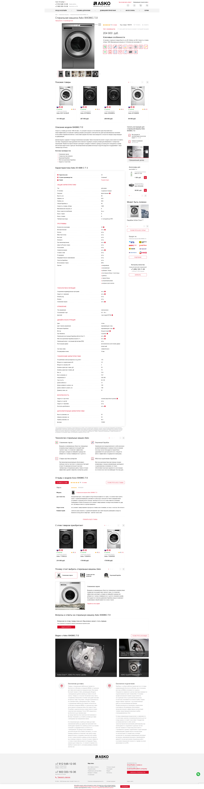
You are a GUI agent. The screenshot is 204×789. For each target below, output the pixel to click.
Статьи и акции (111, 767)
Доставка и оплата (93, 767)
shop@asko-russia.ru (134, 765)
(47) (146, 109)
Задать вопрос (66, 627)
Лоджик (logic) (105, 180)
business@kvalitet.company (137, 769)
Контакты (109, 772)
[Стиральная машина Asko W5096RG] (114, 95)
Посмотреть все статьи (138, 230)
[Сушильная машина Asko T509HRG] (90, 539)
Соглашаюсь (125, 786)
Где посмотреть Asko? (125, 2)
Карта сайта (130, 781)
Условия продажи (111, 781)
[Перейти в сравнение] (134, 5)
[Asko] (102, 4)
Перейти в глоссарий (93, 603)
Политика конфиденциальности (95, 781)
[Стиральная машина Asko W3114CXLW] (66, 95)
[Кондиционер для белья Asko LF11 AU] (131, 173)
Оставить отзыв (62, 482)
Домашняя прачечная (108, 10)
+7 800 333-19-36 (61, 6)
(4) (75, 109)
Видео (108, 770)
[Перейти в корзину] (140, 5)
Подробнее (137, 257)
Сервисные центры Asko (94, 770)
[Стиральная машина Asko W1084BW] (138, 95)
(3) (75, 552)
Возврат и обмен (92, 772)
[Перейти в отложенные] (128, 5)
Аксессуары (130, 10)
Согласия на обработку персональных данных (102, 787)
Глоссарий (109, 769)
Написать (138, 275)
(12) (123, 552)
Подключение (91, 769)
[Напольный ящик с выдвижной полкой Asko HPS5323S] (131, 185)
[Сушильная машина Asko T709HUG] (66, 539)
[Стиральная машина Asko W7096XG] (90, 95)
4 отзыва (114, 24)
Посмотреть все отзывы (115, 482)
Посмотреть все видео (139, 635)
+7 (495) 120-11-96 (138, 269)
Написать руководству (137, 772)
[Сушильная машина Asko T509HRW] (114, 539)
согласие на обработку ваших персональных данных (86, 786)
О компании (91, 774)
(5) (99, 552)
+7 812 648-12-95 (61, 4)
